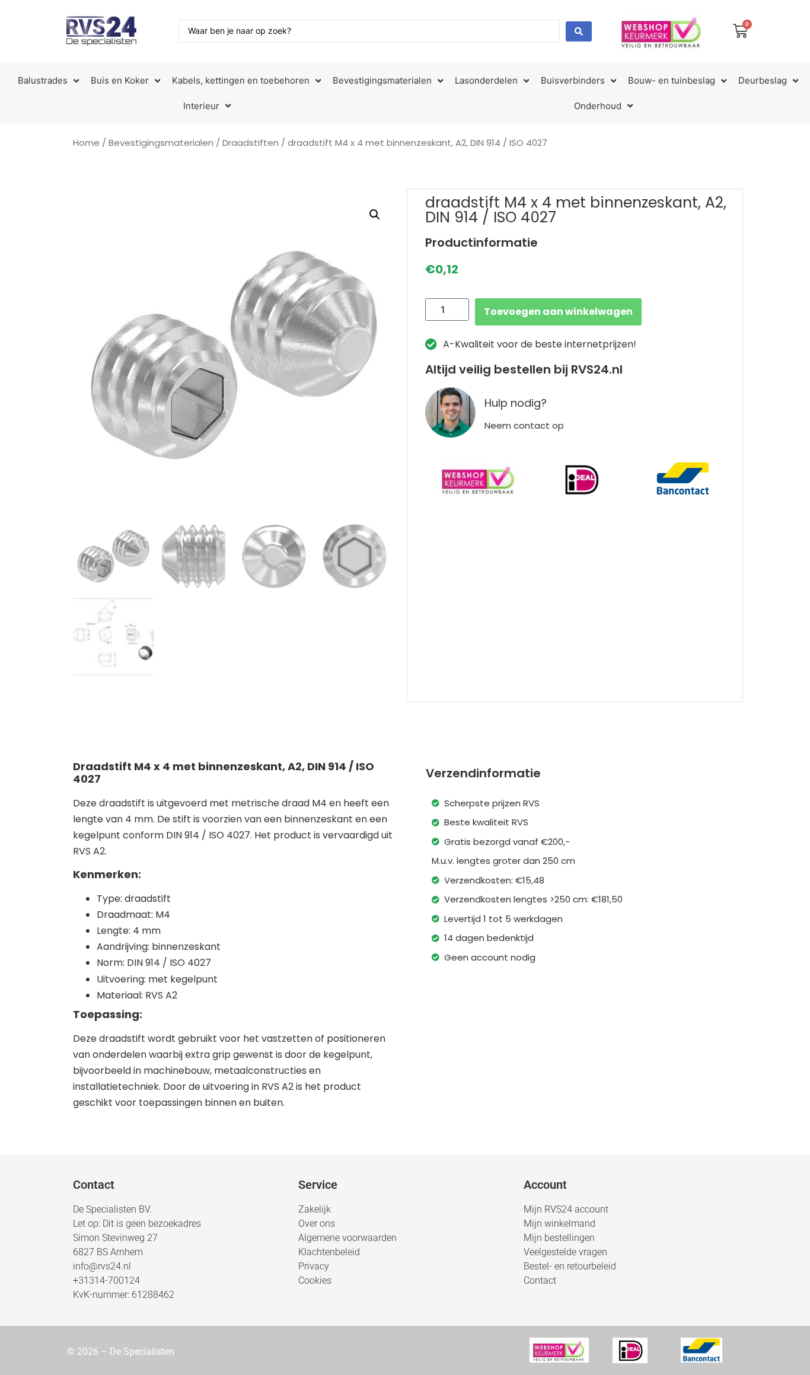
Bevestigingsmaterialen (161, 142)
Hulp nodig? (515, 402)
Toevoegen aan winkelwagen (558, 311)
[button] (374, 214)
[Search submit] (579, 31)
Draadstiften (250, 142)
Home (86, 142)
